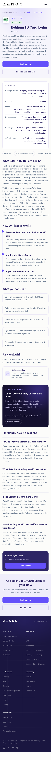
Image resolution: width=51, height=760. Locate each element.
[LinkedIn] (4, 748)
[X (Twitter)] (8, 748)
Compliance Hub (10, 636)
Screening (30, 645)
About (28, 677)
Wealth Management (11, 691)
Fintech (6, 681)
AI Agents (7, 655)
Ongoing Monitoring (34, 655)
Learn (5, 726)
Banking (6, 677)
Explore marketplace (25, 72)
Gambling (7, 695)
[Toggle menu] (45, 3)
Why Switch (31, 681)
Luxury (5, 704)
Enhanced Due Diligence (35, 664)
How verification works (24, 153)
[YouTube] (13, 748)
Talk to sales (25, 608)
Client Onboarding (33, 659)
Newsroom (7, 717)
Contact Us (30, 691)
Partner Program (9, 731)
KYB (27, 641)
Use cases (7, 722)
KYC (27, 636)
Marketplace (7, 12)
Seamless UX (8, 645)
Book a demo (25, 64)
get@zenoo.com (41, 621)
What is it (7, 153)
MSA (15, 743)
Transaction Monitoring (35, 650)
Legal (5, 700)
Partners (29, 686)
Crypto (6, 686)
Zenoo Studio (8, 641)
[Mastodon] (17, 748)
